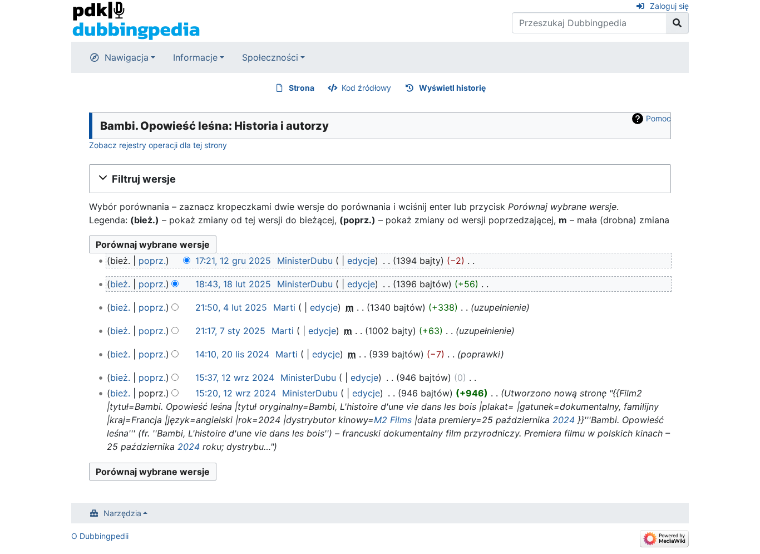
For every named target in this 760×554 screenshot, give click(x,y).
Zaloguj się (669, 6)
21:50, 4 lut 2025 (231, 307)
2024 (563, 419)
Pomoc (658, 118)
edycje (361, 260)
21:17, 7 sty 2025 (230, 330)
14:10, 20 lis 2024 (232, 354)
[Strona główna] (136, 20)
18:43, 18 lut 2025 (233, 284)
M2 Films (393, 419)
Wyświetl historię (452, 87)
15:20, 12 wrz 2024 (235, 393)
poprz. (152, 260)
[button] (380, 178)
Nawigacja (127, 57)
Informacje (195, 57)
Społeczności (270, 57)
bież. (120, 284)
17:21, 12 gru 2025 (233, 260)
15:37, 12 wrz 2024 (234, 377)
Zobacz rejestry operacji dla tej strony (158, 145)
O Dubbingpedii (100, 536)
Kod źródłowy (366, 87)
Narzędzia (122, 513)
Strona (301, 87)
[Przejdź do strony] (677, 22)
